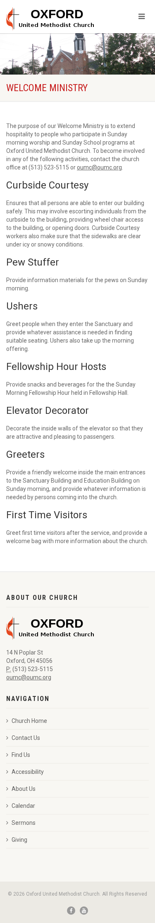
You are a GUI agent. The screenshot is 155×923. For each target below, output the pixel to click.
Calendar (23, 805)
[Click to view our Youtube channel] (84, 910)
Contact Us (26, 738)
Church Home (29, 721)
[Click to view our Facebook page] (71, 910)
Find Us (21, 754)
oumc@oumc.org (99, 167)
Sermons (24, 822)
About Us (24, 788)
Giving (19, 839)
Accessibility (28, 771)
